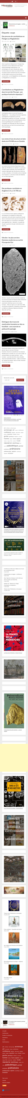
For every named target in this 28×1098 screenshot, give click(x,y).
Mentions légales (6, 1082)
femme (14, 434)
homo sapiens (17, 438)
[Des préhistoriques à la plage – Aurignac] (14, 954)
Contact (4, 1080)
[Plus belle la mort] (14, 970)
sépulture (5, 453)
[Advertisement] (14, 758)
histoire (16, 436)
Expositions (5, 1037)
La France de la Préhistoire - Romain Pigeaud (13, 652)
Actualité (4, 1031)
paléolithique (12, 446)
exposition (9, 434)
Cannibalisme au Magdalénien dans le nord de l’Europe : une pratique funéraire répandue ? (12, 92)
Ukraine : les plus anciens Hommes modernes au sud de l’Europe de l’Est (12, 240)
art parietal (7, 1049)
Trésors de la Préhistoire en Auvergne (12, 589)
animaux (8, 428)
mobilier (14, 440)
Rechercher (20, 380)
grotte (6, 436)
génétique (11, 436)
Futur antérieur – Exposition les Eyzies (13, 929)
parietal (21, 446)
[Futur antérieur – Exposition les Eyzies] (14, 922)
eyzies (16, 1053)
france (18, 434)
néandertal (8, 443)
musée (18, 441)
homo (11, 438)
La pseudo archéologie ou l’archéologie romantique (15, 24)
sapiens (14, 451)
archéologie (8, 430)
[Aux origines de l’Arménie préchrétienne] (14, 938)
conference (21, 430)
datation (13, 432)
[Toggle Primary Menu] (25, 18)
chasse (16, 430)
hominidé (20, 436)
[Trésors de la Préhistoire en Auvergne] (14, 906)
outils (5, 446)
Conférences (12, 26)
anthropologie (13, 428)
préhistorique (7, 451)
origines (20, 1062)
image (3, 1060)
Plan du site (5, 1078)
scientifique (19, 451)
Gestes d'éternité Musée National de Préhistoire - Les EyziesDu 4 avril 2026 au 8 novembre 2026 (12, 419)
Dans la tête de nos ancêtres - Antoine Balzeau (13, 808)
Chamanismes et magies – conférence (13, 574)
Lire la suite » (6, 81)
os (20, 443)
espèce (22, 432)
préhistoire (15, 449)
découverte (18, 432)
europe (5, 434)
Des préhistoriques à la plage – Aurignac (13, 961)
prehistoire (6, 449)
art (13, 430)
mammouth (10, 1060)
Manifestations (5, 1041)
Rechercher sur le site (9, 377)
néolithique (15, 443)
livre (11, 440)
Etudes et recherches (8, 84)
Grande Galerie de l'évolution (14, 867)
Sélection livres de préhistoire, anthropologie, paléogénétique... (15, 473)
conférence (7, 432)
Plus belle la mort (8, 977)
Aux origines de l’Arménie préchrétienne (13, 945)
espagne (21, 1051)
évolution (10, 453)
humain (5, 440)
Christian (13, 41)
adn (5, 428)
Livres (3, 1039)
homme (6, 439)
